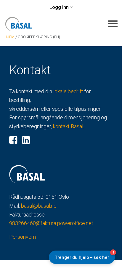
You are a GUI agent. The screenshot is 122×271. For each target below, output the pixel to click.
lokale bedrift (68, 91)
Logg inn (59, 7)
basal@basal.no (39, 206)
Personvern (22, 237)
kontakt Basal (68, 126)
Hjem (9, 37)
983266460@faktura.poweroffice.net (51, 223)
